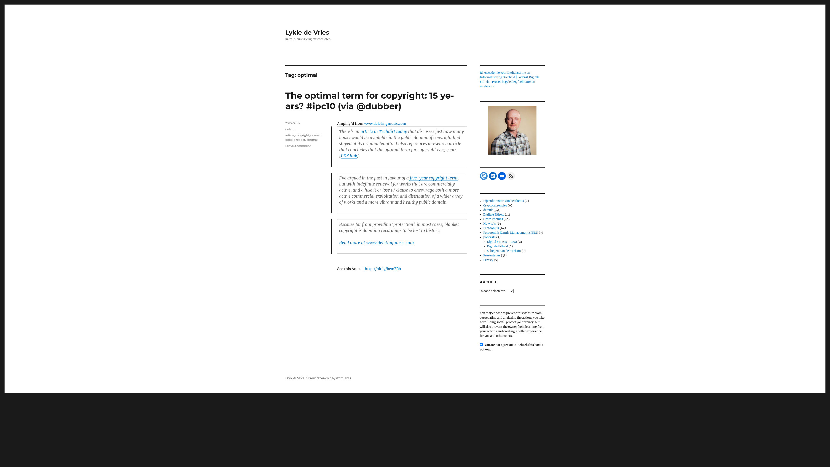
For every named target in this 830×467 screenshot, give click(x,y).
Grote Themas (493, 219)
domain (316, 135)
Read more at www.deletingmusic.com (376, 242)
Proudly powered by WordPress (329, 378)
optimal (312, 139)
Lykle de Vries (307, 32)
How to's (489, 224)
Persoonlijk (491, 228)
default (290, 129)
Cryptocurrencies (495, 205)
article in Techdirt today (384, 131)
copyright (302, 135)
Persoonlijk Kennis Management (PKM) (510, 233)
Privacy (488, 260)
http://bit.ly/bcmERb (383, 269)
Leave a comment (298, 145)
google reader (295, 139)
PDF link (349, 155)
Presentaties (491, 255)
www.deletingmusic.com (385, 123)
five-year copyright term (434, 178)
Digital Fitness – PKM (502, 242)
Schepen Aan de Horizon (504, 251)
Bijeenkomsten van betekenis (503, 201)
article (289, 135)
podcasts (489, 237)
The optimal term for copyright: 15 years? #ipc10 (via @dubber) (369, 100)
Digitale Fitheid (493, 214)
